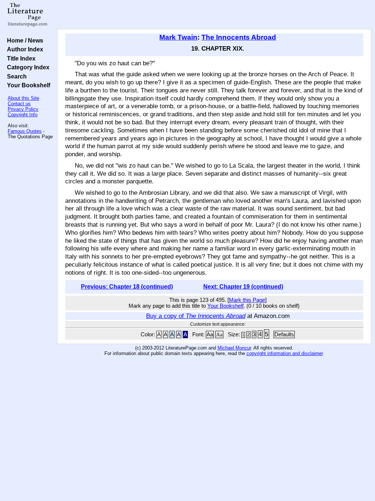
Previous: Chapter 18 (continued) (127, 287)
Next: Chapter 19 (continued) (243, 287)
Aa (210, 334)
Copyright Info (22, 114)
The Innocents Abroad (238, 37)
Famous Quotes (25, 131)
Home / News (23, 40)
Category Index (26, 67)
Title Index (20, 58)
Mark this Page (247, 300)
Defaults (284, 334)
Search (15, 76)
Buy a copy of (195, 315)
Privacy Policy (23, 109)
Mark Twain (178, 37)
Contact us (19, 103)
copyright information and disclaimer (284, 353)
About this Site (23, 98)
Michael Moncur (234, 348)
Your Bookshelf (27, 85)
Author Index (23, 49)
